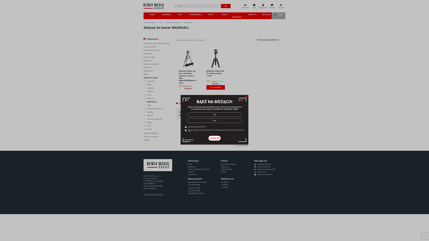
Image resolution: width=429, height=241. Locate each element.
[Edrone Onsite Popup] (214, 120)
